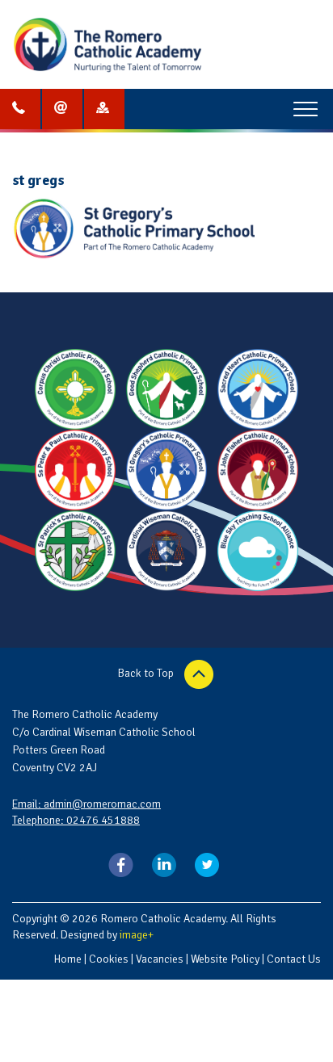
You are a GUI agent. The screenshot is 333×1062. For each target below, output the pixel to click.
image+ (137, 935)
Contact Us (294, 959)
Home (67, 959)
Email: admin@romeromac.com (86, 804)
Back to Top (147, 673)
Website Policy (225, 959)
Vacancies (159, 959)
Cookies (109, 959)
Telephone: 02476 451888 (76, 820)
